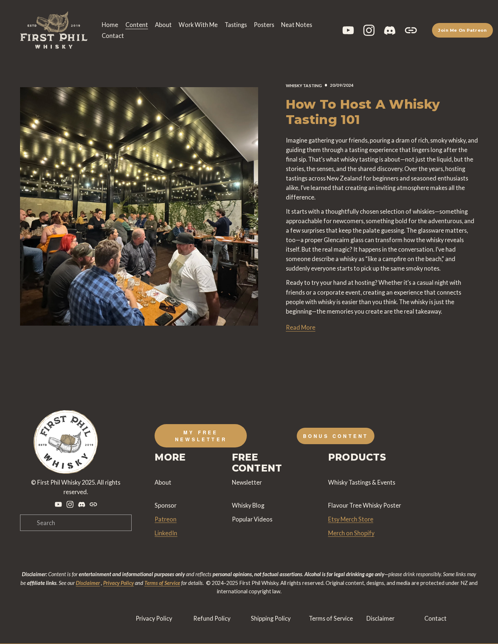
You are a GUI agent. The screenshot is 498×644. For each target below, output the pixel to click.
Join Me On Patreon (462, 30)
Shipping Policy (271, 618)
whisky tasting (304, 85)
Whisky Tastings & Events (361, 482)
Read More (300, 327)
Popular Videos (252, 519)
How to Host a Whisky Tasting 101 (363, 112)
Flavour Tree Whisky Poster (364, 505)
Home (110, 24)
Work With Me (198, 24)
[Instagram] (369, 30)
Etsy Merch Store (350, 519)
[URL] (411, 30)
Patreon (165, 519)
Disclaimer (380, 618)
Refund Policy (211, 618)
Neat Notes (296, 24)
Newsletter (247, 482)
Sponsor (165, 505)
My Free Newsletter (201, 436)
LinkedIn (166, 532)
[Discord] (390, 30)
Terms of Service (331, 618)
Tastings (236, 24)
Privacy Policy (154, 618)
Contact (113, 35)
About (163, 24)
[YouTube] (348, 30)
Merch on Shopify (351, 532)
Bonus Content (336, 435)
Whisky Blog (248, 505)
